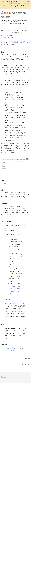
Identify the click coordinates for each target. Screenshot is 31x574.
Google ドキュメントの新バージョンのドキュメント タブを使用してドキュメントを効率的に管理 (15, 32)
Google (19, 377)
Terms (28, 377)
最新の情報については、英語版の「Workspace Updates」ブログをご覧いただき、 (15, 3)
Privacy (24, 377)
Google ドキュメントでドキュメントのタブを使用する (15, 289)
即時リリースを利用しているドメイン (15, 303)
